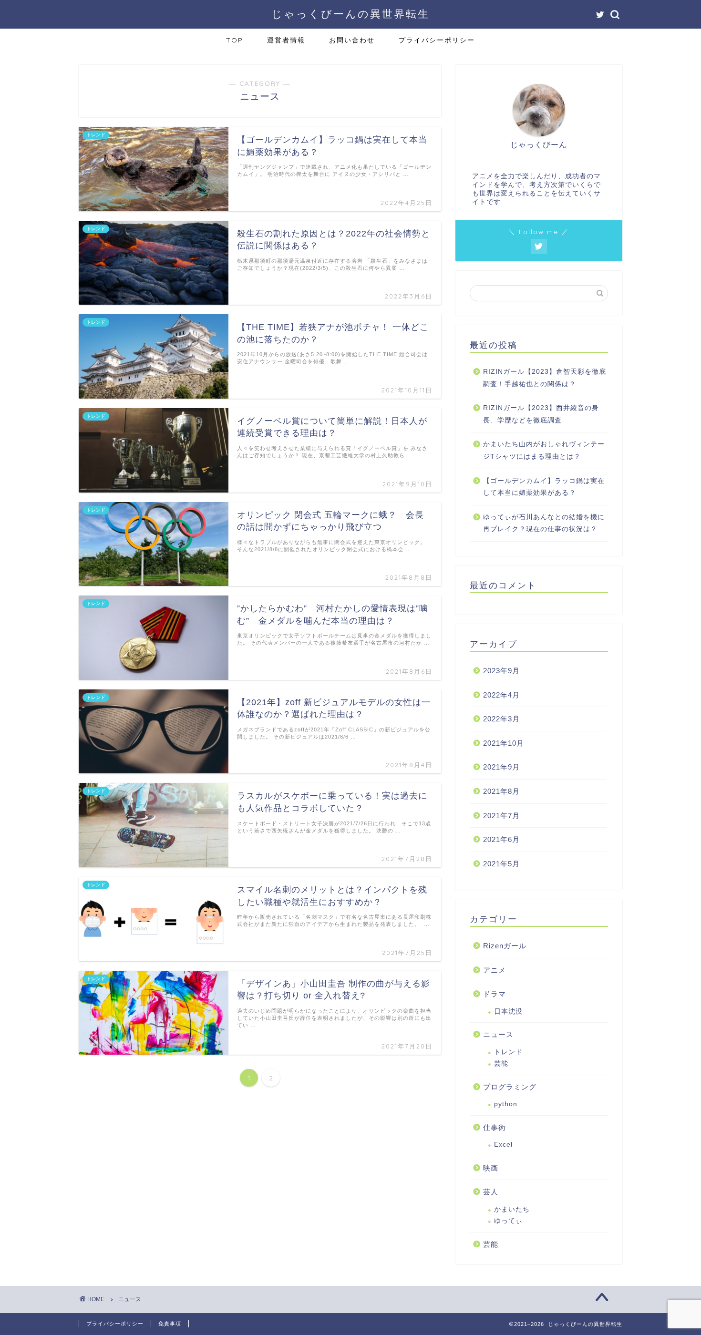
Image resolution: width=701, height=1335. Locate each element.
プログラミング (509, 1087)
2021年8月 (501, 791)
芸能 (501, 1063)
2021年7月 (501, 815)
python (505, 1104)
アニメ (494, 970)
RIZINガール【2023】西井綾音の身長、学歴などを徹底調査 (541, 414)
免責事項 (169, 1323)
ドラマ (494, 994)
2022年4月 (501, 695)
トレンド (508, 1052)
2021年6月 (501, 839)
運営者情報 (286, 40)
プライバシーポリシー (437, 40)
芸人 (490, 1192)
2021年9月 (501, 767)
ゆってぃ (508, 1220)
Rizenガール (504, 946)
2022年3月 (501, 719)
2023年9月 (501, 671)
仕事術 (494, 1127)
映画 (490, 1168)
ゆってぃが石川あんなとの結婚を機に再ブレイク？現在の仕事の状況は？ (544, 523)
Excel (503, 1144)
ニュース (498, 1034)
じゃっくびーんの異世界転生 (350, 13)
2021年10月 (503, 743)
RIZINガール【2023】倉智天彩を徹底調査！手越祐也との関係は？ (544, 378)
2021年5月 (501, 864)
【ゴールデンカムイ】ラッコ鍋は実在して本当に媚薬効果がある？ (544, 487)
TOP (234, 40)
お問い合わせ (352, 40)
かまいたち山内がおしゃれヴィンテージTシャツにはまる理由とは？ (544, 450)
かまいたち (512, 1209)
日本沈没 (508, 1011)
